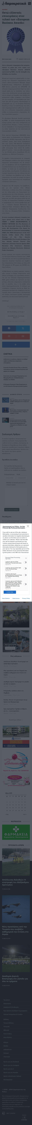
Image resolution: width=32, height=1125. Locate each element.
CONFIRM (10, 592)
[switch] (25, 562)
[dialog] (16, 562)
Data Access (16, 598)
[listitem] (16, 558)
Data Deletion (6, 598)
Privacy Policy (26, 598)
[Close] (28, 526)
